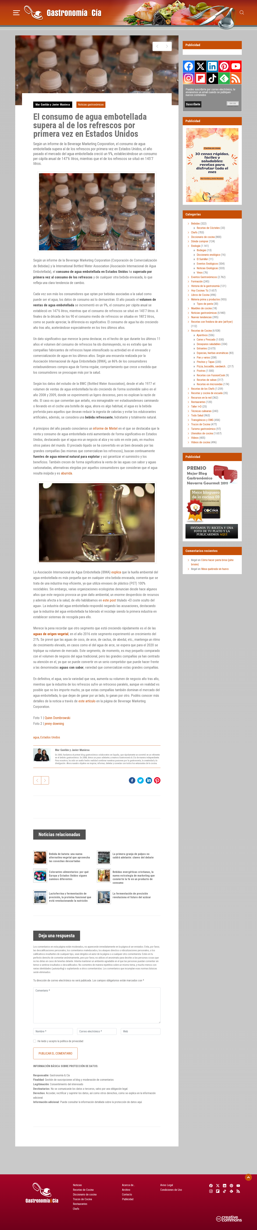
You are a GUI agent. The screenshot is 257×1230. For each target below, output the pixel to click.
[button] (16, 12)
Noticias (77, 1185)
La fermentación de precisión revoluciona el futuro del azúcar (132, 895)
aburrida (66, 473)
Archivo (126, 1189)
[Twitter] (217, 1185)
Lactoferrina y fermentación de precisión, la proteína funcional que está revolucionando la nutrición (70, 897)
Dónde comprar (199, 241)
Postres (201, 370)
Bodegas (201, 250)
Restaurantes (198, 402)
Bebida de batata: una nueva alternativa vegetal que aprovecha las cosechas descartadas (69, 857)
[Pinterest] (231, 1185)
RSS (236, 78)
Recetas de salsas (207, 380)
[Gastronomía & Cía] (62, 13)
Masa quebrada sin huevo (215, 569)
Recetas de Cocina (201, 330)
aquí (139, 1102)
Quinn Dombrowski (57, 718)
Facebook (189, 66)
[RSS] (238, 1191)
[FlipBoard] (217, 1191)
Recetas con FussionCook (211, 375)
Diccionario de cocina (203, 237)
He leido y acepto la (60, 1041)
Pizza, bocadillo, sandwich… (212, 366)
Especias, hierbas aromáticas (212, 353)
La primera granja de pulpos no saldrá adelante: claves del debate (133, 855)
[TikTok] (224, 1191)
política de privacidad (71, 1041)
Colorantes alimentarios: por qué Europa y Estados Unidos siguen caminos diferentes (69, 875)
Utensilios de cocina (202, 433)
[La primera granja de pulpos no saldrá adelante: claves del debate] (105, 858)
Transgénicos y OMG (202, 420)
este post (109, 600)
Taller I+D (196, 406)
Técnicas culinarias (201, 411)
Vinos (200, 272)
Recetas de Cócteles (208, 228)
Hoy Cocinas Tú (199, 290)
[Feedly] (231, 1191)
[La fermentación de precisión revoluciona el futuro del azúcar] (105, 897)
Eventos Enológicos (207, 263)
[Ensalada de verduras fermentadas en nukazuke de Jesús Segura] (157, 46)
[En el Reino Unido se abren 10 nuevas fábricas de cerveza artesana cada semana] (167, 46)
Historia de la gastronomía (205, 286)
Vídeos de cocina (200, 442)
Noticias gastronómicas (91, 104)
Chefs (194, 232)
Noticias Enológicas (207, 268)
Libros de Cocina (200, 295)
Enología (195, 246)
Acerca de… (128, 1185)
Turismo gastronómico (203, 429)
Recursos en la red (201, 397)
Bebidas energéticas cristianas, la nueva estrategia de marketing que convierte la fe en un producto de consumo (134, 877)
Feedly (224, 78)
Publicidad (127, 1199)
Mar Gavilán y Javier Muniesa (52, 104)
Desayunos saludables (209, 344)
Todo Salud (197, 415)
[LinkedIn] (224, 1185)
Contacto (127, 1194)
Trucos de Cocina (200, 424)
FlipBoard (200, 78)
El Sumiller (202, 259)
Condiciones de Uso (171, 1189)
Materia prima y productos (205, 299)
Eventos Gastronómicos (204, 277)
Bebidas (195, 223)
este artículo (86, 701)
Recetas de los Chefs (203, 388)
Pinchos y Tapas (206, 362)
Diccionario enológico (208, 254)
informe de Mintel (105, 428)
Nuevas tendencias (201, 317)
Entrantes (202, 348)
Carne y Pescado (206, 339)
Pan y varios (203, 357)
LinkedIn (212, 66)
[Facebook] (211, 1185)
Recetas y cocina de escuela (207, 393)
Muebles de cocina (201, 308)
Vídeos (195, 437)
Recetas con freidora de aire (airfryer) (212, 321)
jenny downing (54, 723)
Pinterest (224, 66)
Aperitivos (202, 335)
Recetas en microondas (210, 384)
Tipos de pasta (205, 303)
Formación (197, 281)
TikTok (212, 78)
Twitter (200, 66)
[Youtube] (238, 1185)
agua (36, 737)
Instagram (189, 78)
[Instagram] (211, 1191)
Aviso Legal (166, 1185)
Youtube (236, 66)
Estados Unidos (50, 737)
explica (116, 572)
